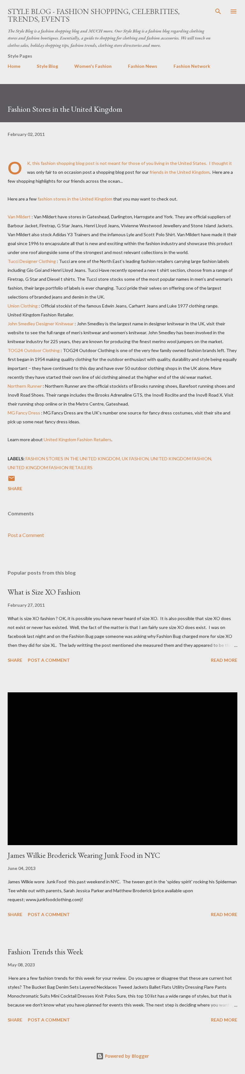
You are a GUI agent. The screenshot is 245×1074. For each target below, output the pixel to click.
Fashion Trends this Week (45, 952)
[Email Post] (11, 480)
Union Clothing (23, 305)
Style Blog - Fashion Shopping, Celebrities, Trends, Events (94, 15)
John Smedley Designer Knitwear (41, 323)
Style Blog (47, 66)
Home (14, 66)
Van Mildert (19, 216)
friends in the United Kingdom (179, 172)
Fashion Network (192, 66)
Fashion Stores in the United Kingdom (73, 458)
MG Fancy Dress (24, 412)
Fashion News (142, 66)
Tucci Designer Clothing (32, 261)
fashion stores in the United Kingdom (75, 198)
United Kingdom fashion (181, 458)
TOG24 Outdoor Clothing (34, 350)
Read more (224, 660)
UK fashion (135, 458)
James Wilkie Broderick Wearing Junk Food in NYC (84, 855)
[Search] (218, 11)
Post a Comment (26, 535)
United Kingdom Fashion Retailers (77, 439)
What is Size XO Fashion (44, 592)
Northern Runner (25, 386)
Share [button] (15, 488)
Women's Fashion (93, 66)
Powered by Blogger (126, 1056)
